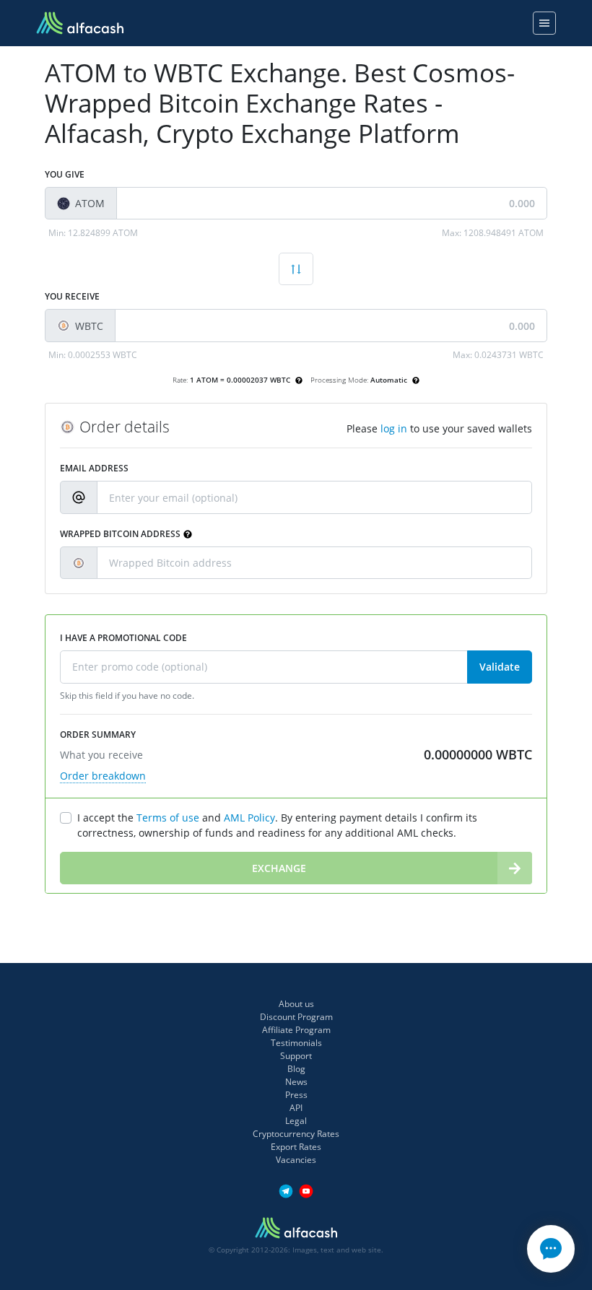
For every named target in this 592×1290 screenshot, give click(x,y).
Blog (296, 1069)
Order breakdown (103, 776)
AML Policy (249, 817)
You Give (64, 174)
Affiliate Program (296, 1030)
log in (393, 428)
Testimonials (296, 1043)
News (296, 1082)
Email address (94, 468)
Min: (93, 233)
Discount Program (296, 1017)
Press (296, 1095)
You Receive (72, 296)
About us (296, 1004)
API (296, 1108)
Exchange (279, 868)
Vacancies (296, 1160)
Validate (499, 667)
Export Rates (296, 1147)
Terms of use (167, 817)
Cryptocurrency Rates (296, 1134)
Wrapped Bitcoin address (120, 534)
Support (296, 1056)
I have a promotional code (123, 638)
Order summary (98, 734)
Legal (296, 1121)
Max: (493, 233)
